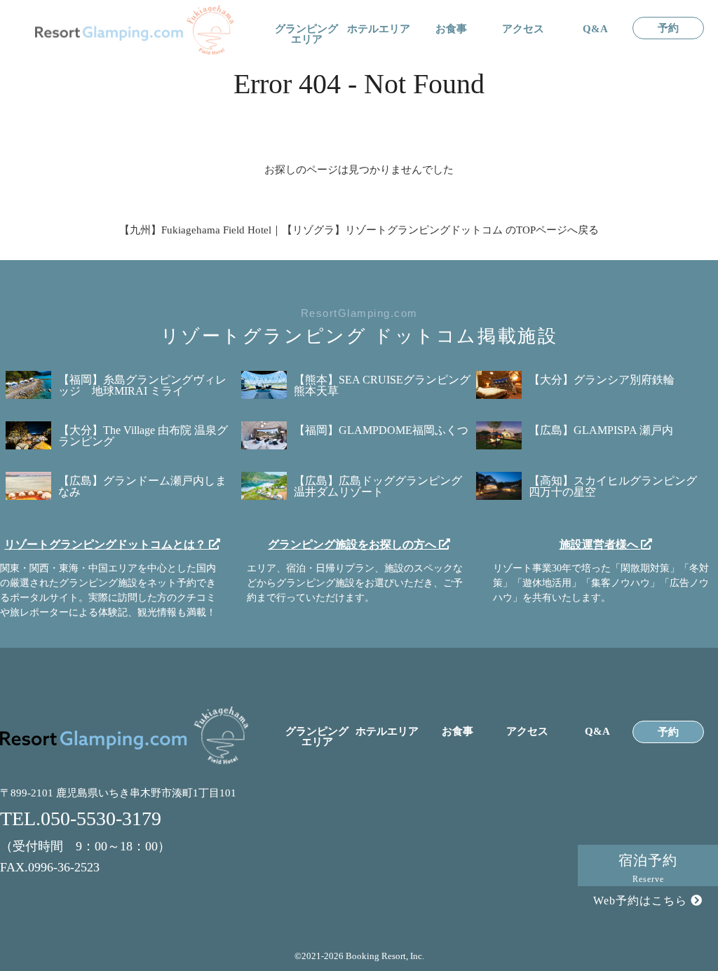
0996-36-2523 (64, 867)
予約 (668, 28)
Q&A (595, 29)
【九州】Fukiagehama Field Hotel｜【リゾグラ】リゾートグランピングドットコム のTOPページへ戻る (359, 230)
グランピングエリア (306, 34)
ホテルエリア (378, 29)
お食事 (451, 29)
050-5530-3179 (101, 818)
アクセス (523, 29)
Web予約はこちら (642, 901)
